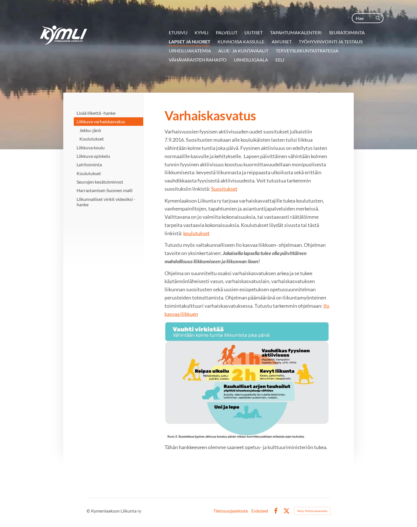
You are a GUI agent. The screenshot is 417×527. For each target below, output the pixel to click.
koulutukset (196, 233)
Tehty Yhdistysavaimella (312, 511)
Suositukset (224, 189)
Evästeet (259, 511)
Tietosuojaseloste (230, 511)
